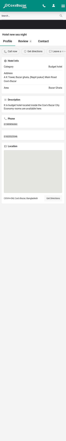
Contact (43, 41)
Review (24, 41)
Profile (7, 41)
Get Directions (53, 198)
